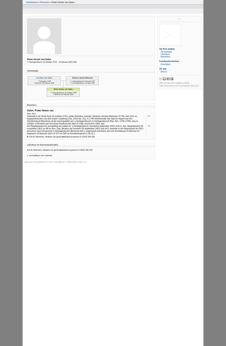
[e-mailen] (160, 78)
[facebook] (168, 78)
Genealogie (166, 52)
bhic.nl (164, 71)
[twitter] (164, 78)
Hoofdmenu (32, 2)
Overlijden (166, 64)
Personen (44, 2)
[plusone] (171, 78)
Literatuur (165, 54)
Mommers (165, 56)
